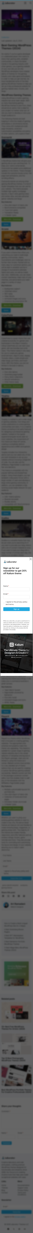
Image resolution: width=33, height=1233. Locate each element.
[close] (31, 559)
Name (5, 586)
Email (5, 594)
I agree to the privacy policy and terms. (16, 603)
